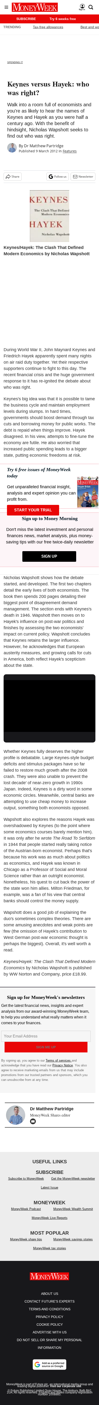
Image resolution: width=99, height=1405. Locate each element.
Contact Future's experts (49, 1301)
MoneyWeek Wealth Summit (73, 1209)
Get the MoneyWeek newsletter (73, 1178)
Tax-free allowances (48, 27)
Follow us (60, 176)
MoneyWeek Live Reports (50, 1218)
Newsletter (86, 176)
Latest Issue (49, 1187)
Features (70, 151)
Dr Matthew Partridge (43, 145)
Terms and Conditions (49, 1309)
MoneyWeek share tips (26, 1239)
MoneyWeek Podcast (26, 1209)
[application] (49, 706)
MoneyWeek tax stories (49, 1248)
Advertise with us (50, 1332)
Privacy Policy (49, 1317)
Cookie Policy (50, 1324)
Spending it (15, 62)
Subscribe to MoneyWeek (26, 1178)
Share (15, 176)
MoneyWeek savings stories (73, 1239)
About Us (49, 1294)
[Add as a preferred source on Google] (49, 1364)
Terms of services (59, 1060)
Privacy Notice (62, 1065)
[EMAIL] (34, 1121)
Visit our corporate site (65, 1386)
